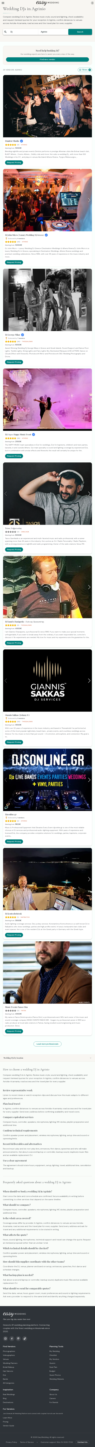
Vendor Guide (8, 1426)
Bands (5, 1379)
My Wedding (54, 1351)
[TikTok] (24, 1338)
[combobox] (23, 31)
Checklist (53, 1355)
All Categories (8, 1383)
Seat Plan (53, 1367)
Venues (6, 1359)
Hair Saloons (8, 1371)
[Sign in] (92, 2)
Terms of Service (27, 1442)
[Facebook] (11, 1338)
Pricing (5, 1422)
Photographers (9, 1351)
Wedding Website (56, 1379)
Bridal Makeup (8, 1367)
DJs (4, 1375)
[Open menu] (2, 2)
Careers (52, 1398)
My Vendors (54, 1359)
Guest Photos (55, 1375)
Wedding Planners (10, 1363)
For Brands (53, 1402)
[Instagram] (5, 1338)
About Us (53, 1394)
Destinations (8, 1402)
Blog (4, 1398)
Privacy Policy (11, 1442)
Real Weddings (9, 1394)
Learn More (7, 1418)
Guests (52, 1363)
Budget (52, 1371)
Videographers (9, 1355)
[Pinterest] (18, 1338)
